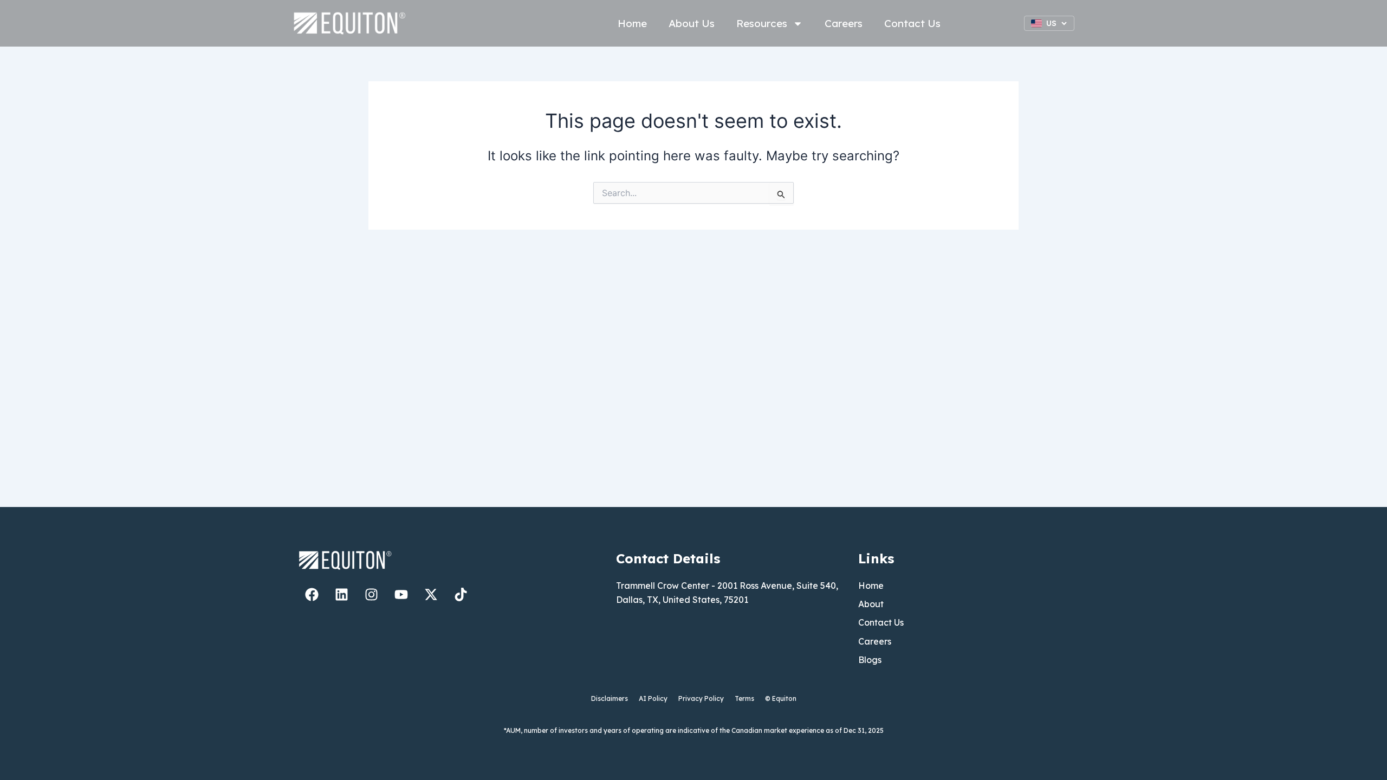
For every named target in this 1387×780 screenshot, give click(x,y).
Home (632, 23)
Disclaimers (609, 698)
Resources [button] (761, 23)
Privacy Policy (701, 698)
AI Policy (653, 698)
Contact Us (912, 23)
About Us (692, 23)
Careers (844, 23)
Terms (744, 698)
